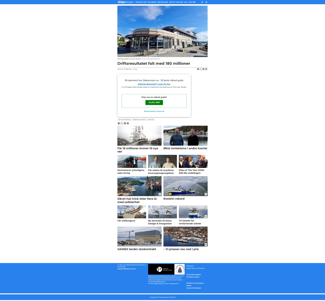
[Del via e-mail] (206, 69)
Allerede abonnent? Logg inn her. (154, 84)
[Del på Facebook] (198, 69)
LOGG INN (191, 2)
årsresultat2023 (139, 119)
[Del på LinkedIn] (203, 69)
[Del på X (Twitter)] (200, 69)
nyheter (151, 119)
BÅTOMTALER (163, 2)
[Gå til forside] (126, 2)
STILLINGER (152, 2)
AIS (185, 2)
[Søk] (202, 2)
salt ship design (124, 119)
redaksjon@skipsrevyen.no (126, 268)
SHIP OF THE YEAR (176, 2)
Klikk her (154, 102)
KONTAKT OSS (141, 2)
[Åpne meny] (206, 2)
